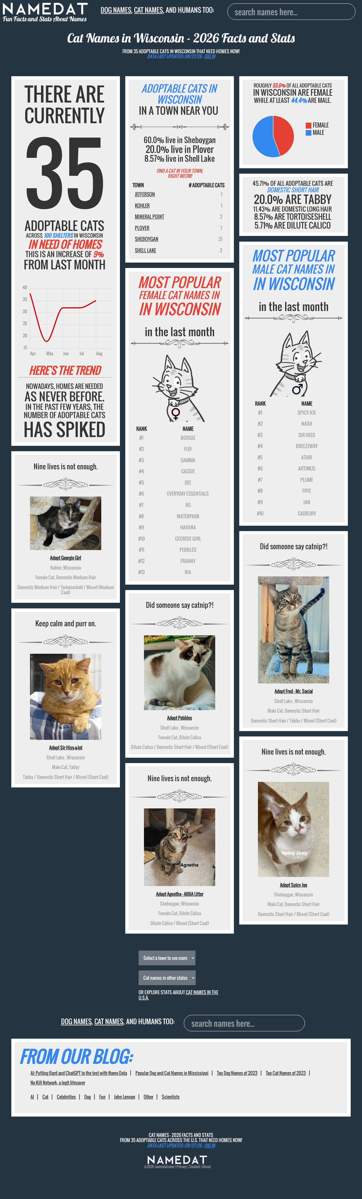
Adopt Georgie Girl (65, 557)
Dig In (209, 56)
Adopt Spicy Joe (293, 884)
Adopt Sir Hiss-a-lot (65, 747)
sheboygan (146, 238)
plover (142, 227)
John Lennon (124, 1096)
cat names (148, 10)
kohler (142, 205)
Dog (87, 1096)
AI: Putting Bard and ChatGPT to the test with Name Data (79, 1073)
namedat (161, 1166)
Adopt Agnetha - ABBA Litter (179, 894)
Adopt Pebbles (179, 717)
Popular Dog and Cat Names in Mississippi (171, 1073)
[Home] (177, 1162)
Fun (102, 1096)
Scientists (171, 1096)
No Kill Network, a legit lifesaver (58, 1082)
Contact (194, 1166)
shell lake (145, 250)
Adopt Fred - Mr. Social (294, 691)
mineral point (149, 216)
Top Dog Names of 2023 (237, 1073)
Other (148, 1096)
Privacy (181, 1166)
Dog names (116, 10)
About (206, 1166)
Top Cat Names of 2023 (286, 1073)
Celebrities (66, 1096)
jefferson (145, 194)
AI (32, 1096)
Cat (45, 1096)
